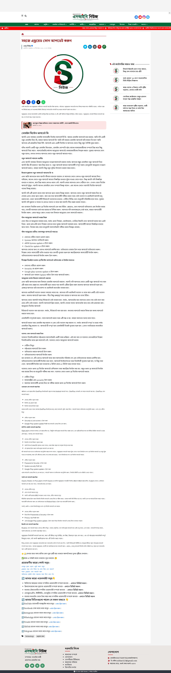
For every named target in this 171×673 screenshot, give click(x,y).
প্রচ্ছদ (26, 24)
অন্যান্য (143, 24)
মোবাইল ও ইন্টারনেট (58, 24)
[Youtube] (140, 17)
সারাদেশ (101, 24)
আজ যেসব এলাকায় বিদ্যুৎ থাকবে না (72, 28)
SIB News (84, 672)
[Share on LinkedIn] (90, 47)
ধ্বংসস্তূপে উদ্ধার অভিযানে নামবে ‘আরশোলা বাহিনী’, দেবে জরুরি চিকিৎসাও (56, 123)
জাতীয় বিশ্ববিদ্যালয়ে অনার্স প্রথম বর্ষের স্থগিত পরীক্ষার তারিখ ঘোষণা (145, 28)
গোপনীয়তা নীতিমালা (72, 659)
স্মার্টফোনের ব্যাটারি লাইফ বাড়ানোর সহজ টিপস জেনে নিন (38, 574)
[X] (148, 17)
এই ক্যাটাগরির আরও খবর (123, 64)
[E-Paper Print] (28, 102)
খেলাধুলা (112, 24)
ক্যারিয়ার (68, 664)
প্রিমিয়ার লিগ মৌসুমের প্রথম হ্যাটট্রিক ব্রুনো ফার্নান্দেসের (104, 28)
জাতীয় (82, 24)
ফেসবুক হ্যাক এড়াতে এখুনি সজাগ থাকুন (33, 566)
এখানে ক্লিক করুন (61, 604)
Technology (29, 636)
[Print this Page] (95, 47)
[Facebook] (136, 17)
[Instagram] (144, 17)
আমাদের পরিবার (71, 662)
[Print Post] (24, 102)
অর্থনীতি (72, 24)
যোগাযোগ (68, 657)
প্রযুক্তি (46, 24)
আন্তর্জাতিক (92, 24)
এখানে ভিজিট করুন (75, 589)
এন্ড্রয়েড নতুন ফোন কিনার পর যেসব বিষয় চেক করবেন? (38, 569)
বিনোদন (122, 24)
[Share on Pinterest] (99, 47)
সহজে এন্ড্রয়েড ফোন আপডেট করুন (32, 572)
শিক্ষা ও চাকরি (132, 24)
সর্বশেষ (36, 24)
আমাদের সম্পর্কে (71, 654)
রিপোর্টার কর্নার (70, 667)
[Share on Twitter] (85, 47)
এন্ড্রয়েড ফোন (40, 636)
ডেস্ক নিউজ (27, 46)
